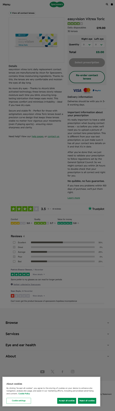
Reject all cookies (87, 401)
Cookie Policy (24, 394)
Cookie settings (19, 401)
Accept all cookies (67, 401)
